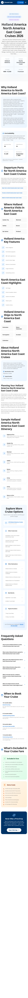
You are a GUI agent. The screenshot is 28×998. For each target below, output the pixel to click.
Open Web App (13, 830)
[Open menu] (25, 2)
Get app (21, 2)
